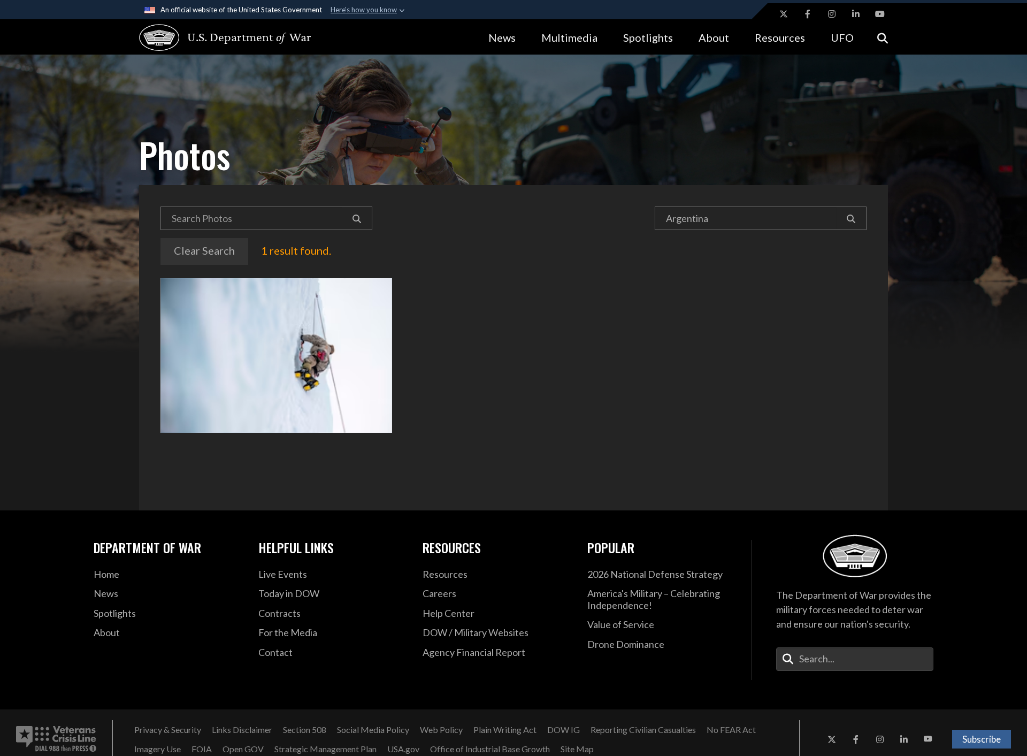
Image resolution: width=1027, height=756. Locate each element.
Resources (780, 37)
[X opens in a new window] (784, 14)
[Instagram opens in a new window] (832, 14)
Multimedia (569, 37)
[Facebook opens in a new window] (808, 14)
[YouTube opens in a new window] (880, 14)
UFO (842, 37)
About (714, 37)
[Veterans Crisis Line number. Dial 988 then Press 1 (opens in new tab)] (56, 739)
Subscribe (981, 739)
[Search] (357, 218)
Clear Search (204, 250)
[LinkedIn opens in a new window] (856, 14)
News (502, 37)
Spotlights (648, 37)
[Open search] (883, 37)
